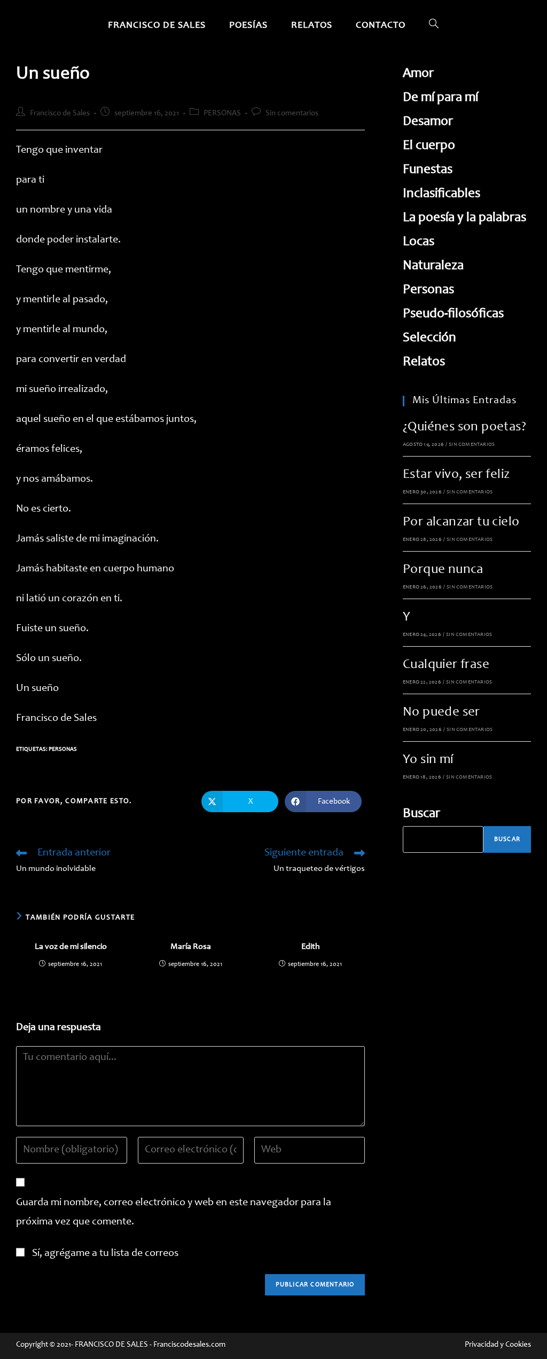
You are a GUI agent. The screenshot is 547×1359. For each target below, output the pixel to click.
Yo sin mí (428, 760)
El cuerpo (429, 146)
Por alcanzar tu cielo (461, 522)
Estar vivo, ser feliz (456, 475)
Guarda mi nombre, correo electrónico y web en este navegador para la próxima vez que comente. (173, 1213)
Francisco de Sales (60, 113)
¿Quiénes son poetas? (464, 427)
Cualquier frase (446, 665)
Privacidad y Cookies (498, 1345)
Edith (310, 946)
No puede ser (441, 712)
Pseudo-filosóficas (453, 314)
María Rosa (190, 946)
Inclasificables (441, 194)
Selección (429, 338)
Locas (418, 242)
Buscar (421, 814)
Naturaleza (433, 266)
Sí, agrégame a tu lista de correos (104, 1253)
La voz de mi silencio (71, 946)
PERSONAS (222, 113)
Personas (63, 749)
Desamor (428, 122)
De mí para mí (440, 98)
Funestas (427, 170)
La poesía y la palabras (464, 218)
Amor (418, 74)
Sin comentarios (291, 113)
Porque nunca (443, 570)
